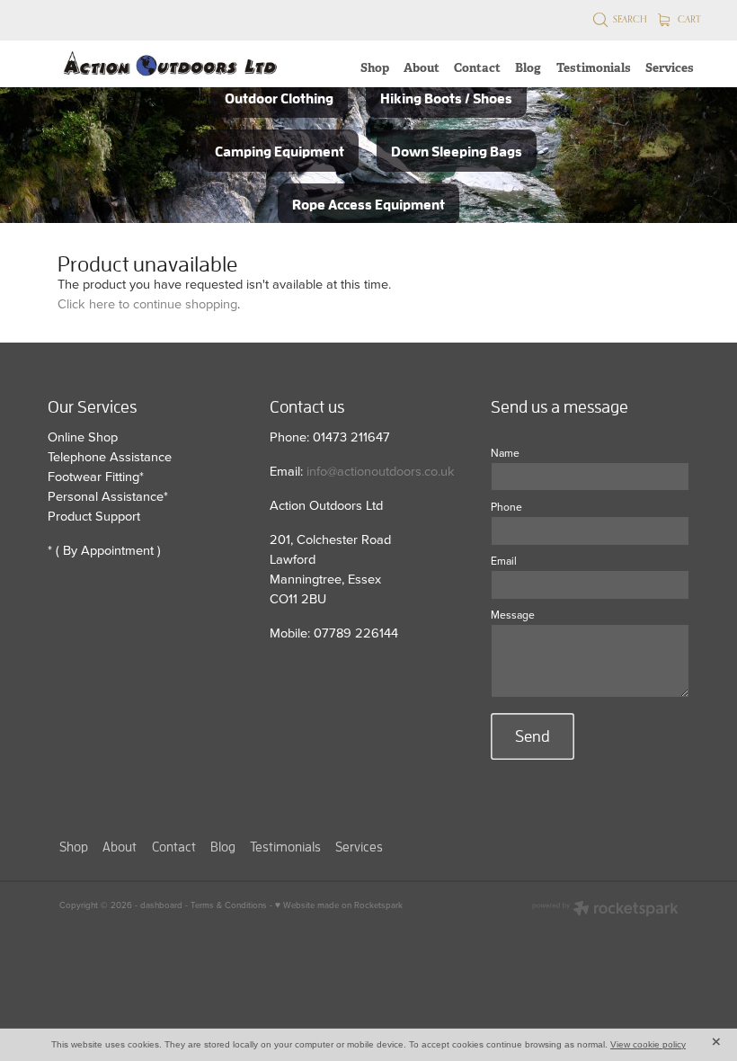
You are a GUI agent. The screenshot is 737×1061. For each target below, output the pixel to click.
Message (513, 615)
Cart (688, 18)
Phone (506, 507)
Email (504, 561)
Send (532, 736)
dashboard (161, 904)
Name (505, 453)
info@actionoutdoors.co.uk (380, 470)
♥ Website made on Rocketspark (339, 904)
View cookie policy (648, 1044)
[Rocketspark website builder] (605, 910)
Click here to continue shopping (147, 303)
